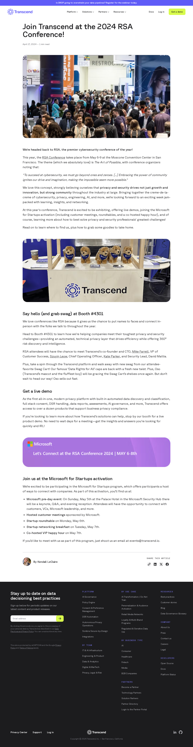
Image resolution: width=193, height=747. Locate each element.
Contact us (166, 638)
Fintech (125, 662)
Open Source (167, 663)
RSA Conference (53, 157)
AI (122, 645)
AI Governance (89, 597)
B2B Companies (129, 673)
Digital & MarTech (90, 667)
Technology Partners (131, 693)
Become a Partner (130, 687)
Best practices (167, 597)
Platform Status (168, 674)
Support (37, 732)
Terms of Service (26, 648)
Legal (163, 649)
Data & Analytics (90, 661)
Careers (164, 644)
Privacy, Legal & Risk (92, 672)
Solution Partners (130, 698)
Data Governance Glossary (173, 613)
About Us (165, 627)
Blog (163, 608)
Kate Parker (112, 356)
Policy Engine (88, 602)
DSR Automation (90, 617)
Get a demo (177, 12)
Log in (161, 12)
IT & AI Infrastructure (92, 650)
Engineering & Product (93, 656)
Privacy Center (19, 732)
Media (124, 668)
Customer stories (169, 602)
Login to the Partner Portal (134, 709)
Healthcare (127, 656)
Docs (151, 12)
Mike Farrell (140, 351)
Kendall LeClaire (47, 561)
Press (163, 633)
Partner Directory (130, 704)
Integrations (87, 636)
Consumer (126, 651)
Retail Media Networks (132, 614)
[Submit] (60, 618)
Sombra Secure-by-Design (95, 631)
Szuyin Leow (58, 356)
